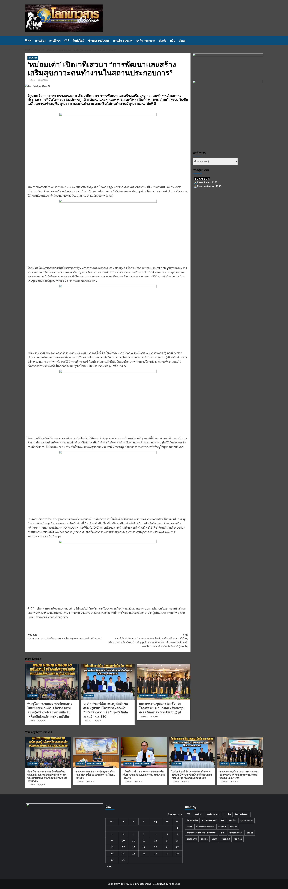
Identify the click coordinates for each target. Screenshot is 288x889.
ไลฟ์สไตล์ (78, 41)
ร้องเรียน (233, 827)
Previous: (64, 636)
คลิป (172, 41)
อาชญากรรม (192, 839)
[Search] (261, 40)
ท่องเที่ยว (232, 820)
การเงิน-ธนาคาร (123, 41)
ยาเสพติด (222, 827)
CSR (66, 40)
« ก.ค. (108, 866)
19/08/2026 (97, 721)
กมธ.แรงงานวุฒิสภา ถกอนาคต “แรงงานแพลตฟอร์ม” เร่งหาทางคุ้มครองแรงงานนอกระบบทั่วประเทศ (238, 774)
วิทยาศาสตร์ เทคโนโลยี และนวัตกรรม (201, 833)
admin (32, 80)
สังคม (182, 41)
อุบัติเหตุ (204, 839)
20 (155, 847)
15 (177, 841)
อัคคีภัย (250, 833)
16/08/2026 (154, 716)
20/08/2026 (90, 781)
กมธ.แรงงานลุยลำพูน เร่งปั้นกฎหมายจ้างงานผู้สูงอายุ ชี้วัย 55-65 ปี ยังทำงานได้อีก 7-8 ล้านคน (95, 774)
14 (167, 841)
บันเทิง (162, 41)
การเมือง (40, 41)
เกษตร (214, 839)
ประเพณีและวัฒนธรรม (205, 827)
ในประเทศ (33, 58)
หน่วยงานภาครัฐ (236, 833)
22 (177, 847)
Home (28, 40)
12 (143, 841)
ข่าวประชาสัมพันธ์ (99, 41)
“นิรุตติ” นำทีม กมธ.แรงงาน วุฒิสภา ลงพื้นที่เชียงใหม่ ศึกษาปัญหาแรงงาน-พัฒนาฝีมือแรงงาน (144, 774)
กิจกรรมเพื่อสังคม (242, 814)
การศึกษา (55, 41)
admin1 (144, 716)
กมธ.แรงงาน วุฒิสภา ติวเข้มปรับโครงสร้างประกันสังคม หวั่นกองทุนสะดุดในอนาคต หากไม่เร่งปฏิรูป (161, 708)
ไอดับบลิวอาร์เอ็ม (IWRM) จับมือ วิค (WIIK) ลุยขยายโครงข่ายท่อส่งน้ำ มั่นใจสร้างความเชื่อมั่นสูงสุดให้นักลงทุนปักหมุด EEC (105, 710)
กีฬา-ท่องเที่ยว (192, 820)
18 (133, 847)
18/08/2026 (234, 781)
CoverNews (159, 884)
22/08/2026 (41, 721)
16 (112, 847)
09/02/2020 (43, 80)
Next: (148, 640)
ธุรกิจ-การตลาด (145, 41)
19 (143, 847)
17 (123, 847)
